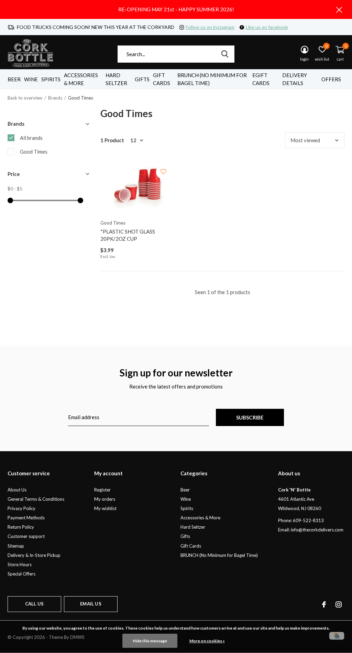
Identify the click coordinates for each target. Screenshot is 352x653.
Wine (31, 79)
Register (102, 490)
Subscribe (250, 417)
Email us (90, 604)
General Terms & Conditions (36, 499)
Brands (55, 98)
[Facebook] (324, 604)
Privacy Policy (21, 508)
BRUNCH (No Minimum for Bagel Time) (212, 79)
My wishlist (105, 508)
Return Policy (21, 527)
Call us (34, 604)
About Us (17, 490)
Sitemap (16, 546)
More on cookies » (207, 640)
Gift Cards (161, 79)
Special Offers (21, 574)
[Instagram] (339, 604)
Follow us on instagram (210, 27)
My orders (104, 499)
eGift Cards (261, 79)
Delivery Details (294, 79)
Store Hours (20, 564)
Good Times (33, 151)
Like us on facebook (267, 27)
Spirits (50, 79)
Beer (14, 79)
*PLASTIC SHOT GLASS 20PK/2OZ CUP (127, 235)
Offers (331, 79)
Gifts (142, 79)
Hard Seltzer (116, 79)
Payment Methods (26, 517)
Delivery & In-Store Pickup (34, 555)
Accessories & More (81, 79)
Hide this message (150, 640)
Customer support (26, 536)
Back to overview (25, 98)
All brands (31, 138)
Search (224, 54)
